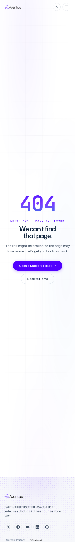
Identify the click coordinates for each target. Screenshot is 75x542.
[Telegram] (18, 527)
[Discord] (28, 527)
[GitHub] (47, 527)
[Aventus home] (13, 7)
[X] (8, 527)
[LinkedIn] (37, 527)
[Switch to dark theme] (57, 7)
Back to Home (37, 279)
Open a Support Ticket (37, 265)
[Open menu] (66, 7)
